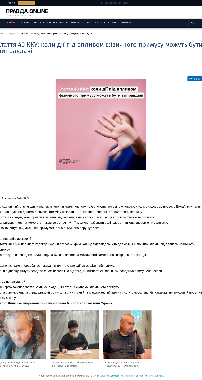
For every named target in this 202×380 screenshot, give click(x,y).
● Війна (11, 22)
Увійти (11, 3)
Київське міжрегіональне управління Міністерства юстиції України (60, 303)
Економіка (73, 22)
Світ (95, 22)
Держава (24, 22)
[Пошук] (192, 22)
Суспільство (55, 22)
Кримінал (125, 22)
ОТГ (114, 22)
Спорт (86, 22)
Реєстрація (26, 3)
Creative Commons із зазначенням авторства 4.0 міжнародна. (132, 375)
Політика (39, 22)
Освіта (105, 22)
